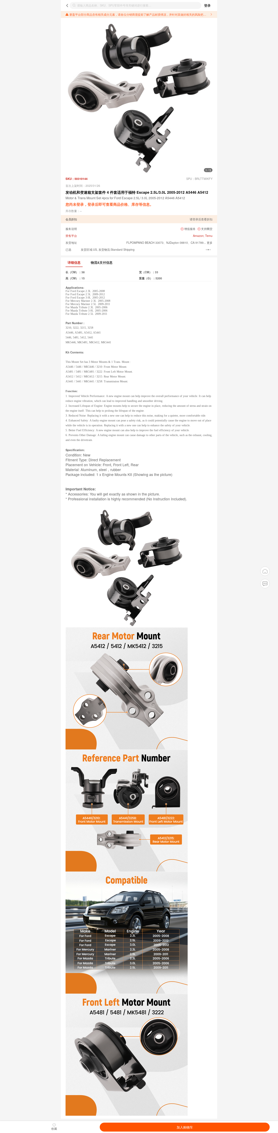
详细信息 (74, 262)
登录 (207, 5)
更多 (209, 243)
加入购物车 (185, 1127)
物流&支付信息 (102, 262)
